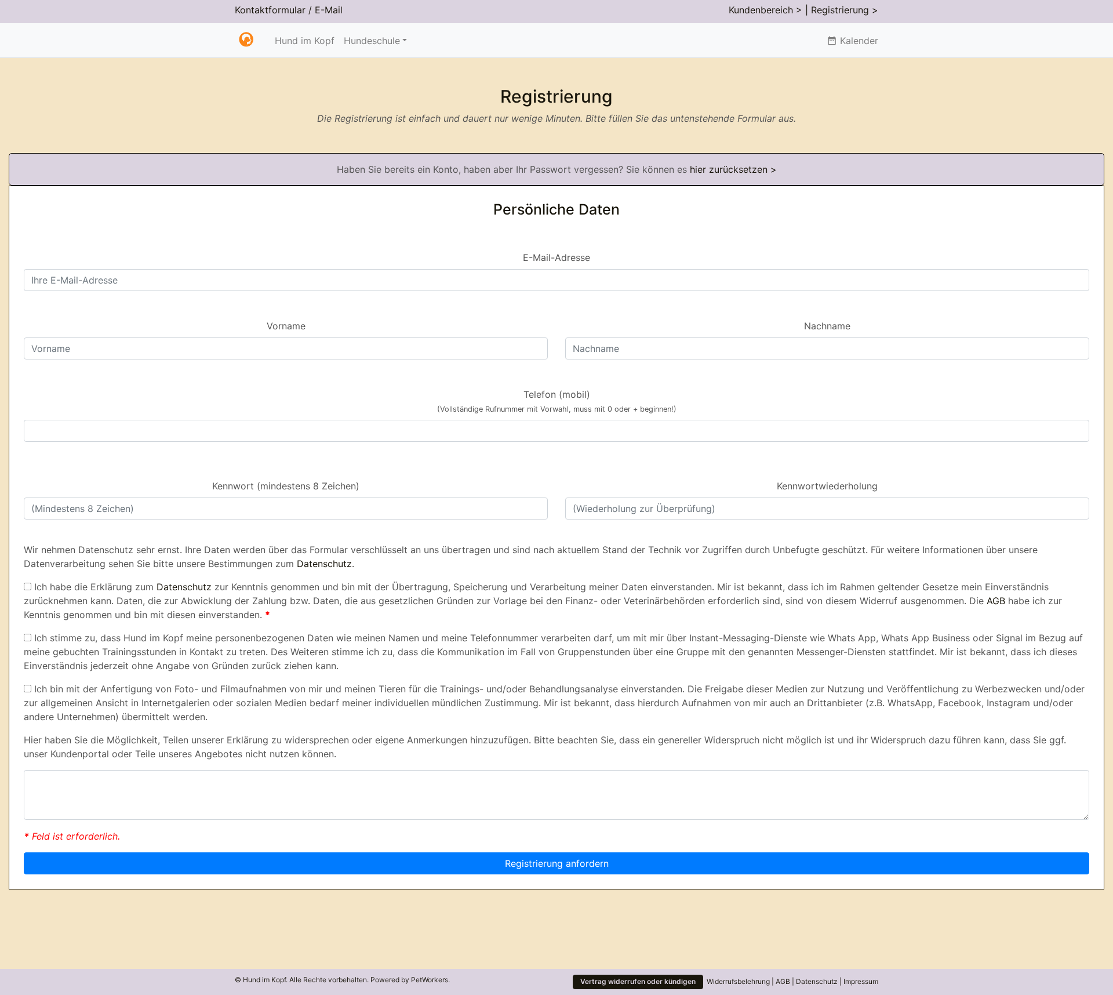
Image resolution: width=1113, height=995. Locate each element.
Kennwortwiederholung (827, 486)
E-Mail (329, 10)
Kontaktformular (270, 10)
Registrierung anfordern (557, 863)
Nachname (827, 326)
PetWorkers (429, 979)
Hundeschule (372, 40)
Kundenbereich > (765, 10)
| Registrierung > (841, 10)
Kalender (852, 40)
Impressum (860, 981)
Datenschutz (324, 563)
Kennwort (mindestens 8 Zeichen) (285, 486)
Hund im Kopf (304, 40)
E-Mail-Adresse (556, 257)
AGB (996, 601)
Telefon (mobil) (556, 400)
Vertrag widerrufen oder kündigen (638, 981)
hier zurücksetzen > (733, 169)
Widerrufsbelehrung (738, 981)
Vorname (286, 326)
